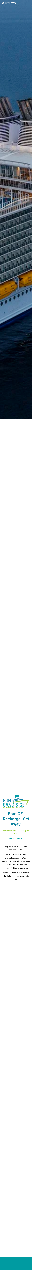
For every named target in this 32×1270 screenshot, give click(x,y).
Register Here (16, 838)
